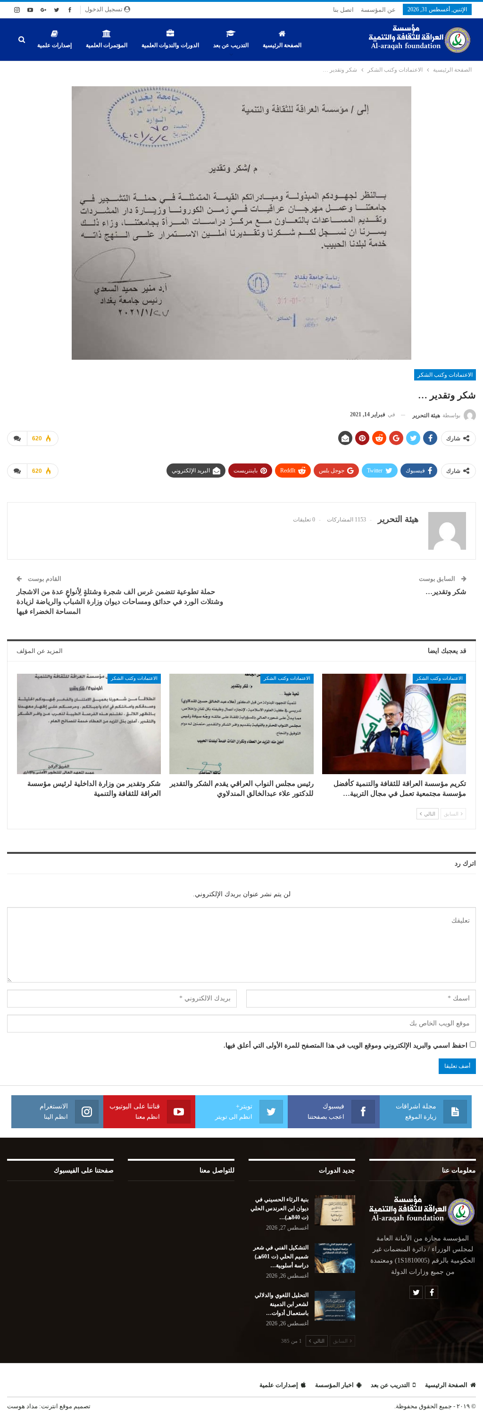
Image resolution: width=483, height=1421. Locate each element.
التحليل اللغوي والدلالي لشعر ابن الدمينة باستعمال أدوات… (281, 1304)
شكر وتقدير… (445, 591)
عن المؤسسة (378, 9)
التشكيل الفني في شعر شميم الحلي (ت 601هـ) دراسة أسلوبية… (280, 1256)
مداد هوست (22, 1406)
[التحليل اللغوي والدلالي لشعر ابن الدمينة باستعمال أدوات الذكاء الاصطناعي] (335, 1306)
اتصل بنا (343, 9)
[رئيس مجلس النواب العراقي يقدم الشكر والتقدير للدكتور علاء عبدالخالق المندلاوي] (241, 724)
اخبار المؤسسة (334, 1384)
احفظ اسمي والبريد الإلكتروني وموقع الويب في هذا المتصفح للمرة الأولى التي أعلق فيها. (345, 1045)
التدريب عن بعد (231, 45)
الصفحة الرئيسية (282, 45)
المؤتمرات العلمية (106, 45)
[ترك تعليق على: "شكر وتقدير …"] (17, 438)
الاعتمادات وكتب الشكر (445, 375)
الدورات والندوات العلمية (170, 45)
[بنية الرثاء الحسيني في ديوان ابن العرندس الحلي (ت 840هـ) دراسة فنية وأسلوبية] (335, 1210)
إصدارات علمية (54, 45)
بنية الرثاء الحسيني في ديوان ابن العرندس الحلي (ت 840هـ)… (279, 1208)
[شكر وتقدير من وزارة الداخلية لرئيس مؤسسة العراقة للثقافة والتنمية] (89, 724)
